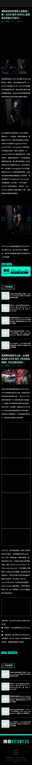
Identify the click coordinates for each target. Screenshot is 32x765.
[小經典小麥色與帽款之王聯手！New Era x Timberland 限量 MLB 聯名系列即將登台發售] (5, 296)
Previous (3, 218)
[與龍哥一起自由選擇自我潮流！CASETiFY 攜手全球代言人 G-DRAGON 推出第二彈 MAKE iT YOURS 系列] (5, 308)
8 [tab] (24, 243)
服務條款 (16, 752)
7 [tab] (21, 243)
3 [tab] (11, 243)
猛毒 (3, 264)
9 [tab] (27, 243)
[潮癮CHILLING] (16, 741)
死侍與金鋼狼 (13, 653)
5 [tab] (16, 243)
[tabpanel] (16, 219)
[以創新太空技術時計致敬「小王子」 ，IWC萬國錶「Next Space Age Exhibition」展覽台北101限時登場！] (5, 333)
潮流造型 (8, 21)
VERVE (9, 264)
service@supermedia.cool (19, 758)
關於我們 (16, 750)
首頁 (2, 21)
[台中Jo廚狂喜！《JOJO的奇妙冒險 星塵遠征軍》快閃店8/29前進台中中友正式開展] (5, 345)
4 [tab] (13, 243)
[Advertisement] (16, 41)
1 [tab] (5, 243)
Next (29, 218)
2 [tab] (8, 243)
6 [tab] (19, 243)
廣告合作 (16, 754)
